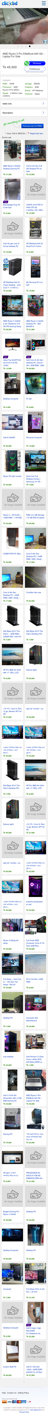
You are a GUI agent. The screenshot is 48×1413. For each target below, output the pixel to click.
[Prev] (6, 24)
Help (4, 1392)
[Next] (41, 24)
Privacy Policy (24, 1412)
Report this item (36, 133)
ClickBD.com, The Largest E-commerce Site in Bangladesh (9, 3)
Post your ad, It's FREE (32, 126)
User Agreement (35, 1410)
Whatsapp (37, 63)
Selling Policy (23, 1392)
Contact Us (12, 1392)
